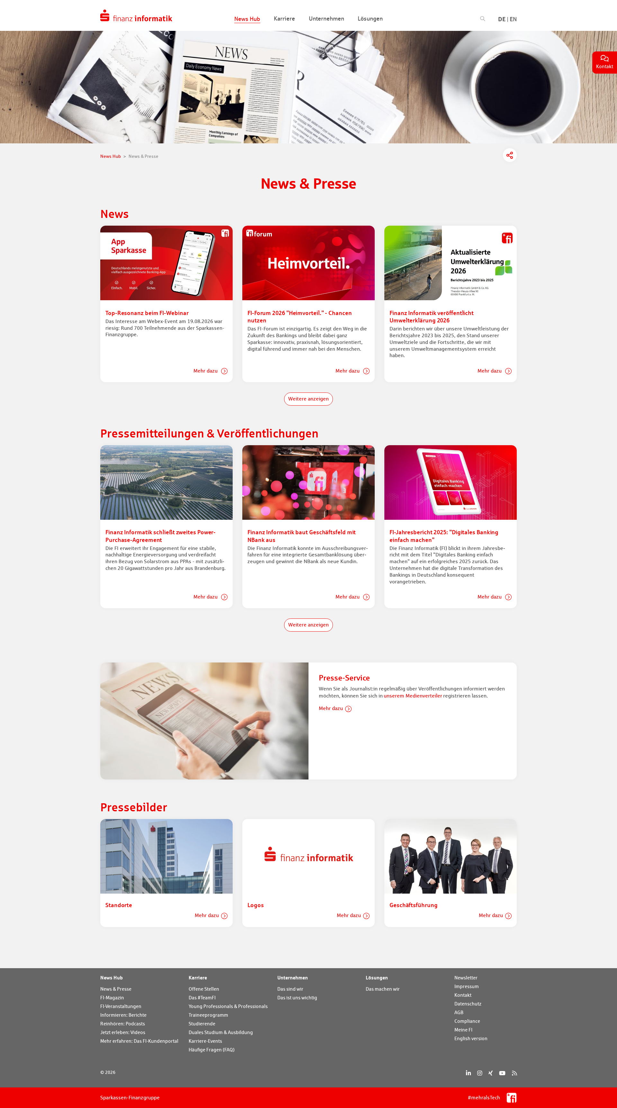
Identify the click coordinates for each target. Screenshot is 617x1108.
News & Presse (115, 989)
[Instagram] (479, 1073)
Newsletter (466, 977)
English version (470, 1038)
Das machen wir (383, 989)
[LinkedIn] (468, 1073)
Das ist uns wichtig (297, 997)
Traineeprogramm (208, 1015)
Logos (255, 904)
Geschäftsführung (413, 904)
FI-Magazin (112, 997)
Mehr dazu (206, 371)
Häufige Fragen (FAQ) (212, 1049)
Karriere (198, 977)
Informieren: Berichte (123, 1015)
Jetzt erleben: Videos (122, 1032)
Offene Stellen (204, 989)
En (513, 19)
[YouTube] (502, 1073)
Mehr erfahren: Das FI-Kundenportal (139, 1041)
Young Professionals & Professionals (228, 1006)
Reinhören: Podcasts (122, 1023)
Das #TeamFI (202, 997)
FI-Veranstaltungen (120, 1006)
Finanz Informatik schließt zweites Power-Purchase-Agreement (160, 535)
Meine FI (463, 1029)
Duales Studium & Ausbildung (221, 1032)
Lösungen (377, 977)
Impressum (466, 986)
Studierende (202, 1023)
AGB (458, 1012)
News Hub (111, 977)
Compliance (467, 1021)
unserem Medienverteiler (413, 696)
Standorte (118, 904)
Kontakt (462, 995)
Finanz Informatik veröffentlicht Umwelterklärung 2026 (431, 316)
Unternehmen (292, 977)
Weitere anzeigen (308, 399)
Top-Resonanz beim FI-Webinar (146, 312)
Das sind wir (290, 989)
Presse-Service (344, 677)
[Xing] (490, 1073)
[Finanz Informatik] (136, 15)
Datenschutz (467, 1003)
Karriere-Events (205, 1041)
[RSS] (514, 1073)
